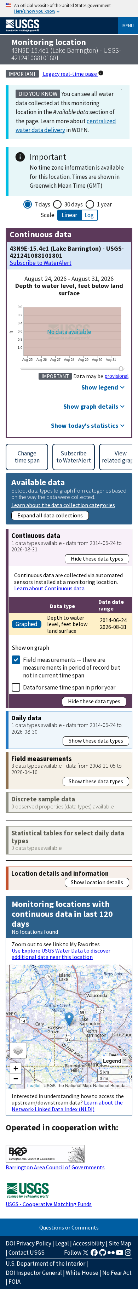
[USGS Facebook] (94, 1255)
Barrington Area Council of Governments (55, 1167)
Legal (62, 1243)
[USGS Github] (102, 1255)
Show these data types (96, 740)
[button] (69, 1019)
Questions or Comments (69, 1227)
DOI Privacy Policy (28, 1243)
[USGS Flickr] (111, 1255)
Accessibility (89, 1243)
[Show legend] (125, 1060)
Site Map (120, 1243)
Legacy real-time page (70, 73)
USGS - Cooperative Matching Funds (49, 1204)
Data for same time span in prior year (69, 687)
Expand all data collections (50, 515)
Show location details (97, 882)
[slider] (121, 368)
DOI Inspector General (34, 1273)
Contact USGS (26, 1252)
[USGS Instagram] (128, 1255)
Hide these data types (97, 558)
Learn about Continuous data (49, 588)
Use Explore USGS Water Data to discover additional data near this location (61, 953)
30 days (73, 204)
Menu (128, 25)
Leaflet (33, 1085)
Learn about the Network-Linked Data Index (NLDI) (67, 1105)
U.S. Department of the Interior (45, 1263)
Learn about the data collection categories (63, 504)
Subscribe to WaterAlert (40, 263)
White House (82, 1273)
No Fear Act (117, 1273)
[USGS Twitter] (85, 1255)
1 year (104, 204)
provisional (116, 376)
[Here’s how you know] (69, 8)
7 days (42, 204)
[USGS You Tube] (119, 1255)
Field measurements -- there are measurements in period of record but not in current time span (71, 667)
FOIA (14, 1281)
